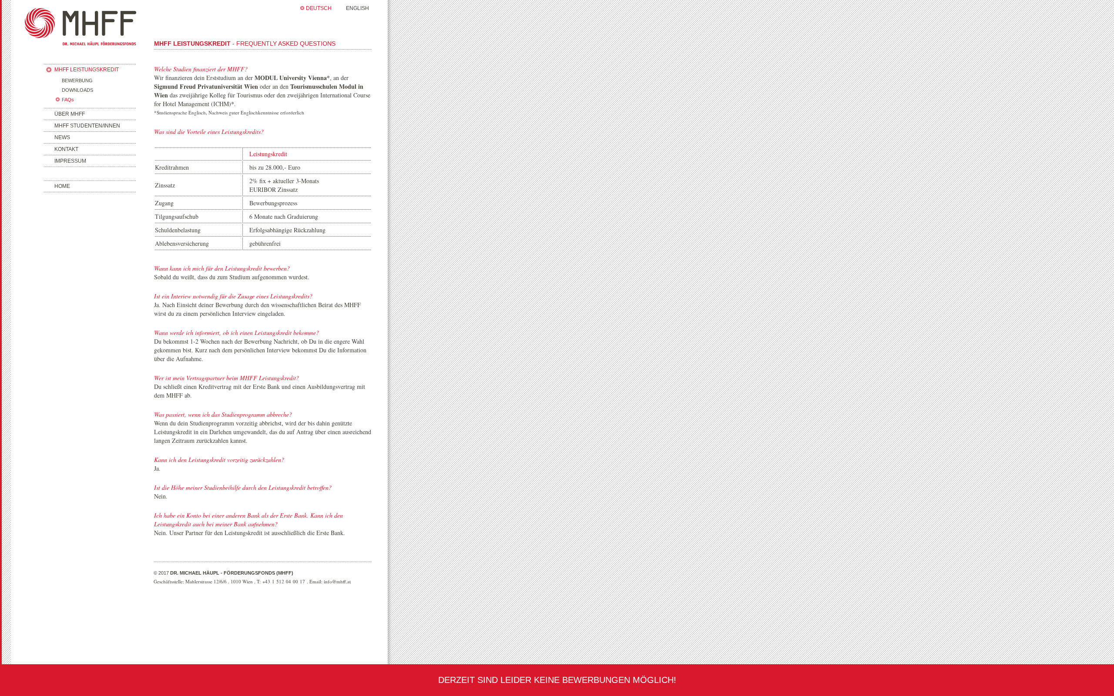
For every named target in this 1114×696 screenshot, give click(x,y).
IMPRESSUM (70, 161)
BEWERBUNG (77, 80)
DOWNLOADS (77, 90)
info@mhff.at (337, 581)
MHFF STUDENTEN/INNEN (87, 126)
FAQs (68, 99)
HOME (62, 186)
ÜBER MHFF (69, 114)
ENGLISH (357, 8)
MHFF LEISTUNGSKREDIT (86, 70)
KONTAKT (66, 149)
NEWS (62, 137)
